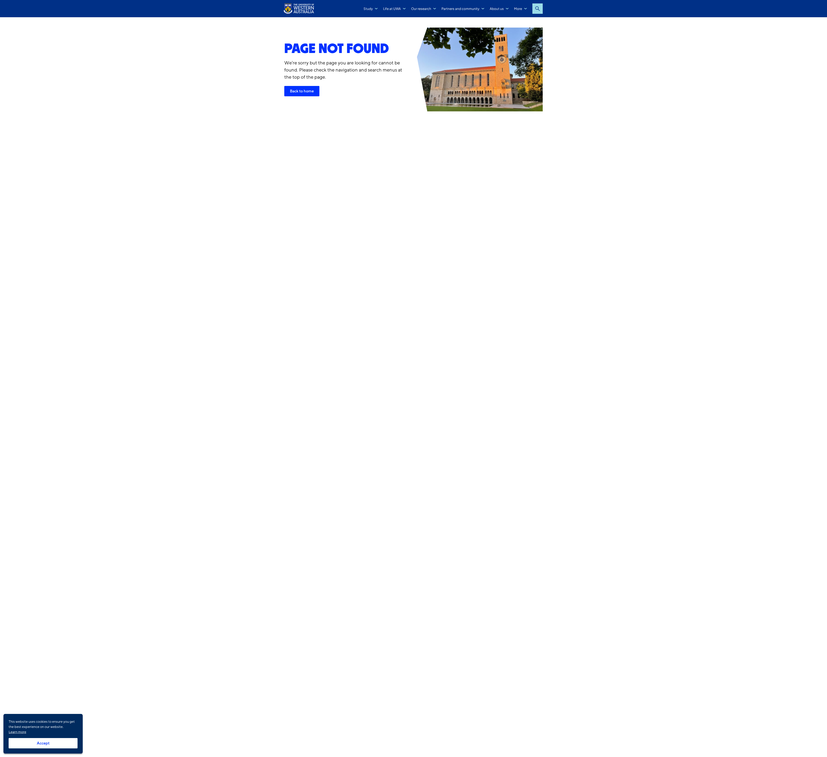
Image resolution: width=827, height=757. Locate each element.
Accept (43, 743)
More (518, 8)
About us (497, 8)
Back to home (302, 91)
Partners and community (460, 8)
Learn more (17, 732)
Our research (421, 8)
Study (368, 8)
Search (537, 8)
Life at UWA (392, 8)
